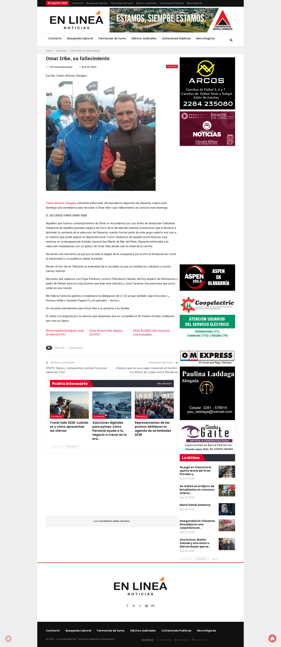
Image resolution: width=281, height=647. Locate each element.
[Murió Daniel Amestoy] (227, 509)
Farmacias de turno (121, 3)
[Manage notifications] (8, 639)
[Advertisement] (22, 57)
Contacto (78, 3)
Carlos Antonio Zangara (61, 203)
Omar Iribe (59, 348)
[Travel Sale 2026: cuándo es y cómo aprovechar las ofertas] (69, 405)
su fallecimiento (75, 348)
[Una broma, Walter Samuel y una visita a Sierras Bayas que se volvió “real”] (227, 544)
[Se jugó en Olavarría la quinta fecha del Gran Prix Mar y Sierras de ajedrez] (227, 472)
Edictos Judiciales (146, 3)
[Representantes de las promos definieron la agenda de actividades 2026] (154, 405)
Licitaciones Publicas (172, 3)
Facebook (183, 639)
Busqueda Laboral (96, 3)
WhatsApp (166, 639)
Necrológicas (194, 3)
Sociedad (172, 66)
